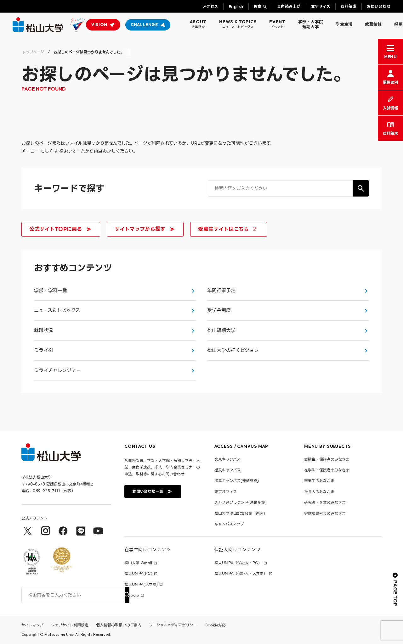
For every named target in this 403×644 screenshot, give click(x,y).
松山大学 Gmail (138, 563)
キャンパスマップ (229, 524)
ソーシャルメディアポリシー (173, 625)
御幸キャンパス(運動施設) (236, 481)
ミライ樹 (43, 350)
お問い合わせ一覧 (147, 491)
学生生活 (344, 24)
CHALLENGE (144, 24)
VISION (99, 24)
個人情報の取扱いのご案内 (118, 625)
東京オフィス (225, 492)
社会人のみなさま (319, 492)
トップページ (33, 52)
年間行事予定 (221, 290)
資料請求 (348, 6)
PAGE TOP (395, 593)
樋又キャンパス (227, 470)
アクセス (210, 6)
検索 (258, 6)
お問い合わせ (378, 6)
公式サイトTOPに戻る (55, 229)
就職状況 (43, 330)
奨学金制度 (219, 310)
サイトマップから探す (140, 229)
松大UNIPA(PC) (138, 573)
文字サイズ (320, 6)
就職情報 (373, 24)
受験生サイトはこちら (223, 229)
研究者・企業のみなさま (325, 502)
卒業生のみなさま (319, 481)
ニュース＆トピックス (57, 310)
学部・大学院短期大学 (310, 24)
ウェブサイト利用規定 (69, 625)
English (236, 6)
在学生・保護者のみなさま (326, 470)
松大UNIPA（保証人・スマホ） (240, 573)
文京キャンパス (227, 459)
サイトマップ (32, 625)
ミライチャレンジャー (57, 370)
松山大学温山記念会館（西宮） (240, 513)
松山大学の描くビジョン (233, 350)
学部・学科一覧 (50, 290)
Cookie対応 (215, 625)
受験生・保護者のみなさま (326, 459)
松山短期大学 (221, 330)
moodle (131, 595)
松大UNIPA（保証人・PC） (238, 563)
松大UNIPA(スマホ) (141, 584)
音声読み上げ (289, 6)
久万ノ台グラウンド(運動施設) (240, 502)
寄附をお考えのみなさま (325, 513)
